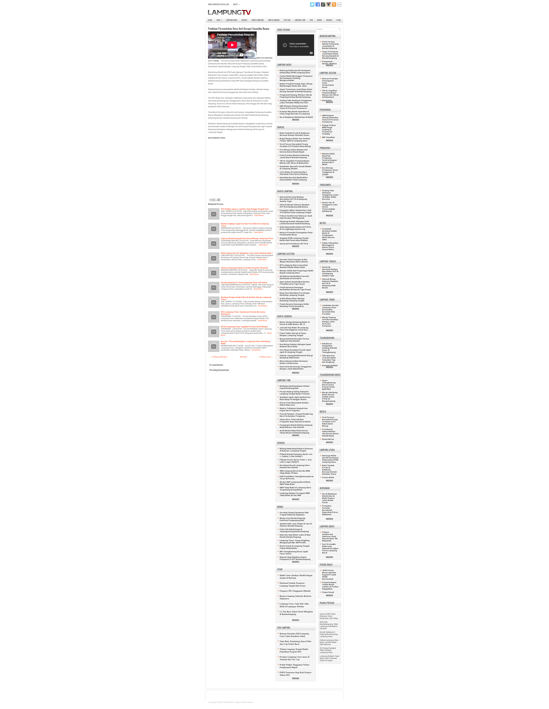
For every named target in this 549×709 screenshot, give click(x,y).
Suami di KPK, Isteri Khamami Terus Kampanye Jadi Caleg (329, 616)
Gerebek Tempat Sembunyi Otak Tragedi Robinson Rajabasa (294, 514)
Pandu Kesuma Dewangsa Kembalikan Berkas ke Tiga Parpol (295, 288)
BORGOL (244, 20)
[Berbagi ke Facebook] (218, 199)
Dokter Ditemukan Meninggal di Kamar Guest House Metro (330, 246)
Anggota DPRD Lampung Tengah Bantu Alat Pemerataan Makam (294, 239)
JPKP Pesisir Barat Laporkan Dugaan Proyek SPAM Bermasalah (329, 574)
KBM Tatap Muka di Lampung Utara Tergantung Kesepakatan (295, 489)
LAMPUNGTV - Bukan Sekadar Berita (238, 702)
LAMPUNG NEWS (231, 20)
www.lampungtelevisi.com (218, 4)
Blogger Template (323, 702)
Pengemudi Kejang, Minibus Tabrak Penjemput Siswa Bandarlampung (296, 96)
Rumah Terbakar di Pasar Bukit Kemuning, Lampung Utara (329, 634)
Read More (259, 215)
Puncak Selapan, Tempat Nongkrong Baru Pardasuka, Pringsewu (296, 415)
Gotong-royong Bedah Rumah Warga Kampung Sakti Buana (296, 356)
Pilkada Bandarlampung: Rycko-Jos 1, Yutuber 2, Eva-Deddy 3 (296, 455)
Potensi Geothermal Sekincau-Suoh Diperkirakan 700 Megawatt (296, 217)
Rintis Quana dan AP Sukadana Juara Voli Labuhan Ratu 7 (246, 253)
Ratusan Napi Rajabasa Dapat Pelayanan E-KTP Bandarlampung (295, 558)
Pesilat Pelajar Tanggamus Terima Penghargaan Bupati (294, 666)
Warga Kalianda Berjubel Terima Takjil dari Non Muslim (294, 340)
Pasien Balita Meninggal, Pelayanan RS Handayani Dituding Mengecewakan (296, 78)
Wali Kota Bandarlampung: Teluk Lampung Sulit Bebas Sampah (329, 625)
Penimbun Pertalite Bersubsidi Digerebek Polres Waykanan (330, 510)
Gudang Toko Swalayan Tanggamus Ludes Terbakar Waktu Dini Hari (296, 101)
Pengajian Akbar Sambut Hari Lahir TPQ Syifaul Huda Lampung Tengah (296, 211)
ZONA (219, 19)
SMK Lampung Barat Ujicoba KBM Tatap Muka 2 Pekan (295, 472)
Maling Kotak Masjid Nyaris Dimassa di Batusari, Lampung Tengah (296, 450)
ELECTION (287, 20)
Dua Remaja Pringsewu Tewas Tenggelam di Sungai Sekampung (330, 172)
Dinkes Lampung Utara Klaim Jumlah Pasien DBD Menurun (329, 642)
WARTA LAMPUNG (258, 20)
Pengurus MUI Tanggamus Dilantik (295, 590)
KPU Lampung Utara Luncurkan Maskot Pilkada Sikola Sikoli (294, 266)
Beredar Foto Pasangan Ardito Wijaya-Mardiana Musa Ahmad (294, 260)
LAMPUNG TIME (300, 20)
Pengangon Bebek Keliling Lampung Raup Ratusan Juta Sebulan (296, 426)
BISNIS (319, 20)
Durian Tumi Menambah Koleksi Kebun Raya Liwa (294, 404)
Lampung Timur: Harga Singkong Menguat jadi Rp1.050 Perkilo (295, 541)
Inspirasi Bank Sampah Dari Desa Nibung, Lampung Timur (247, 238)
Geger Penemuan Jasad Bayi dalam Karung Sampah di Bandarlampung (296, 90)
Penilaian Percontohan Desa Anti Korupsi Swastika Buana (238, 28)
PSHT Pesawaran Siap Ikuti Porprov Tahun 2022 (296, 673)
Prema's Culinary (304, 704)
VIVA (311, 20)
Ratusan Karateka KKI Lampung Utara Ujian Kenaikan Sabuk (294, 635)
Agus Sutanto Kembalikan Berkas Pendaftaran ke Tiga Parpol (295, 283)
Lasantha (337, 702)
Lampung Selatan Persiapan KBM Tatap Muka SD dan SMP (295, 494)
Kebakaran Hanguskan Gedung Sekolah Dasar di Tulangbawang (329, 348)
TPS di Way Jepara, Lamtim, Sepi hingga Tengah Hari (245, 209)
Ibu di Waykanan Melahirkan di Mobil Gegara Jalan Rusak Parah (296, 118)
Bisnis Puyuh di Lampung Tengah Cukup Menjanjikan (295, 547)
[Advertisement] (240, 170)
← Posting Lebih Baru (218, 357)
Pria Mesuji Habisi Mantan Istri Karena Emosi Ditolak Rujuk (294, 151)
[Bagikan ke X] (216, 199)
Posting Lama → (266, 357)
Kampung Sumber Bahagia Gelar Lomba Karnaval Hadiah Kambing (295, 222)
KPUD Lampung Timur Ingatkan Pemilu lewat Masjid (244, 327)
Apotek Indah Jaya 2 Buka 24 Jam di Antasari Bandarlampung (296, 525)
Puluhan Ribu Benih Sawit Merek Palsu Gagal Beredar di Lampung (295, 113)
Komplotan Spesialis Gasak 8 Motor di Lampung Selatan (296, 167)
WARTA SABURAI (274, 20)
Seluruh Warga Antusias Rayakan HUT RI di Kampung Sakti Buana (295, 206)
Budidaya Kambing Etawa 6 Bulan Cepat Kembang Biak (295, 387)
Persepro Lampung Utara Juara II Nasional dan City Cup (294, 658)
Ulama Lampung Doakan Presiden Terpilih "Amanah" (244, 268)
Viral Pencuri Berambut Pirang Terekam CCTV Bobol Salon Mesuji (295, 145)
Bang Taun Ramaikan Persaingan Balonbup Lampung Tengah (295, 294)
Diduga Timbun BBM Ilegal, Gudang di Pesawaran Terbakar (329, 129)
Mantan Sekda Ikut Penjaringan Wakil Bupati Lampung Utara (296, 272)
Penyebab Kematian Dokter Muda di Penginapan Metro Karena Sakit (329, 234)
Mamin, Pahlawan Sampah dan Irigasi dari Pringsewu (294, 409)
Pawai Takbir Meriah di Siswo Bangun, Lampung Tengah (293, 334)
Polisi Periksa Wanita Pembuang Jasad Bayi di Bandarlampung (294, 156)
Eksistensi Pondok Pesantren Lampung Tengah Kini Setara (293, 584)
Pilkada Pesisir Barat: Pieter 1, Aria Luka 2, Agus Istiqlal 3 (296, 461)
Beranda (243, 357)
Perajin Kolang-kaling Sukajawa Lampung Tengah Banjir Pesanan (295, 393)
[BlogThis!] (213, 199)
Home (210, 20)
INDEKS (295, 120)
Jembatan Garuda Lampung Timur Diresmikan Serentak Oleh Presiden (330, 309)
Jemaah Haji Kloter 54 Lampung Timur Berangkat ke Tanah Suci (294, 329)
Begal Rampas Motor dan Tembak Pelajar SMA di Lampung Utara (295, 140)
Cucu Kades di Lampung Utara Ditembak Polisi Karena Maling (294, 173)
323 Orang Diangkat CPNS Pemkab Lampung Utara (328, 650)
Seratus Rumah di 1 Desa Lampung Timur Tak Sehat (244, 282)
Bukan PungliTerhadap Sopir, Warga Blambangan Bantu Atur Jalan (296, 85)
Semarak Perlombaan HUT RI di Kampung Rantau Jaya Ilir (294, 245)
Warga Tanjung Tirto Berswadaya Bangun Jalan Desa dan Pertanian (330, 321)
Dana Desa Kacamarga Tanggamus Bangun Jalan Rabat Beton (295, 368)
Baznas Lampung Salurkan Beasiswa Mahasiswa (295, 597)
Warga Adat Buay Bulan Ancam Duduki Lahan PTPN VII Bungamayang (330, 396)
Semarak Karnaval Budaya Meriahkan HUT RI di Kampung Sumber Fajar (293, 199)
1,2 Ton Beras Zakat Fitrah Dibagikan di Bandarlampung (296, 613)
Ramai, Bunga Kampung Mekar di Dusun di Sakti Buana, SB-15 (295, 323)
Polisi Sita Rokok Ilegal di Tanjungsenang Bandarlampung (294, 530)
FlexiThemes (309, 702)
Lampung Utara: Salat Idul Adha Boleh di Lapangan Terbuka (294, 605)
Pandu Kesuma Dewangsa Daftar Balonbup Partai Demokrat (294, 305)
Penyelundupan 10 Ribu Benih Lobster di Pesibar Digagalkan (330, 585)
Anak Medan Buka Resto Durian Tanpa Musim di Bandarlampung (294, 432)
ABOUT (236, 4)
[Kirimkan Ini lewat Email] (210, 199)
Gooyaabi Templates (332, 704)
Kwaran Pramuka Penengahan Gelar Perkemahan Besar (296, 233)
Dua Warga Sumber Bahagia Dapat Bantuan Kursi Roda (295, 345)
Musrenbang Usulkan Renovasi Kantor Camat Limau (294, 362)
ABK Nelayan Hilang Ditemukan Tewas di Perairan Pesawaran (294, 107)
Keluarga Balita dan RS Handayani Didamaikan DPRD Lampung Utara (295, 71)
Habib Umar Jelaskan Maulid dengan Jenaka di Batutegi (296, 576)
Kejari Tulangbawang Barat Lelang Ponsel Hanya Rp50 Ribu (329, 384)
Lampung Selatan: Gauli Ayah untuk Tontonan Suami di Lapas (329, 658)
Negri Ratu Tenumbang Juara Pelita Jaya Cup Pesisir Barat (295, 642)
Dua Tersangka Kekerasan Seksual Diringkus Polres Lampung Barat (330, 548)
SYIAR (338, 20)
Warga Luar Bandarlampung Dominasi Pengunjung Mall (292, 519)
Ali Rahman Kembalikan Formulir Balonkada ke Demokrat (294, 277)
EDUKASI (329, 20)
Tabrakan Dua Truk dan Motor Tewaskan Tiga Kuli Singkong (329, 359)
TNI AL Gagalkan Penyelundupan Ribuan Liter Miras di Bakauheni (294, 162)
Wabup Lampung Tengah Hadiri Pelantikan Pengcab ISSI (294, 650)
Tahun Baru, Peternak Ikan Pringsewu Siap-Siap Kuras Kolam (295, 420)
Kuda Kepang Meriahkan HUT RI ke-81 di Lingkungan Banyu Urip (296, 228)
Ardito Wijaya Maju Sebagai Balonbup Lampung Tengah (292, 299)
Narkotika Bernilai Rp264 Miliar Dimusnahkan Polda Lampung (294, 179)
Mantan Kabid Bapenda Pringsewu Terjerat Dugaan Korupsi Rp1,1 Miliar (329, 159)
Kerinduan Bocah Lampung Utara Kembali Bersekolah (295, 466)
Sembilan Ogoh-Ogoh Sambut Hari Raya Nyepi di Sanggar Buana (295, 398)
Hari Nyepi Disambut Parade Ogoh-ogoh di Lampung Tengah (296, 351)
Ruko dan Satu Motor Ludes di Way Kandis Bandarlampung (295, 536)
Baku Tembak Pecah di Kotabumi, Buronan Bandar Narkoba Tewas (295, 134)
